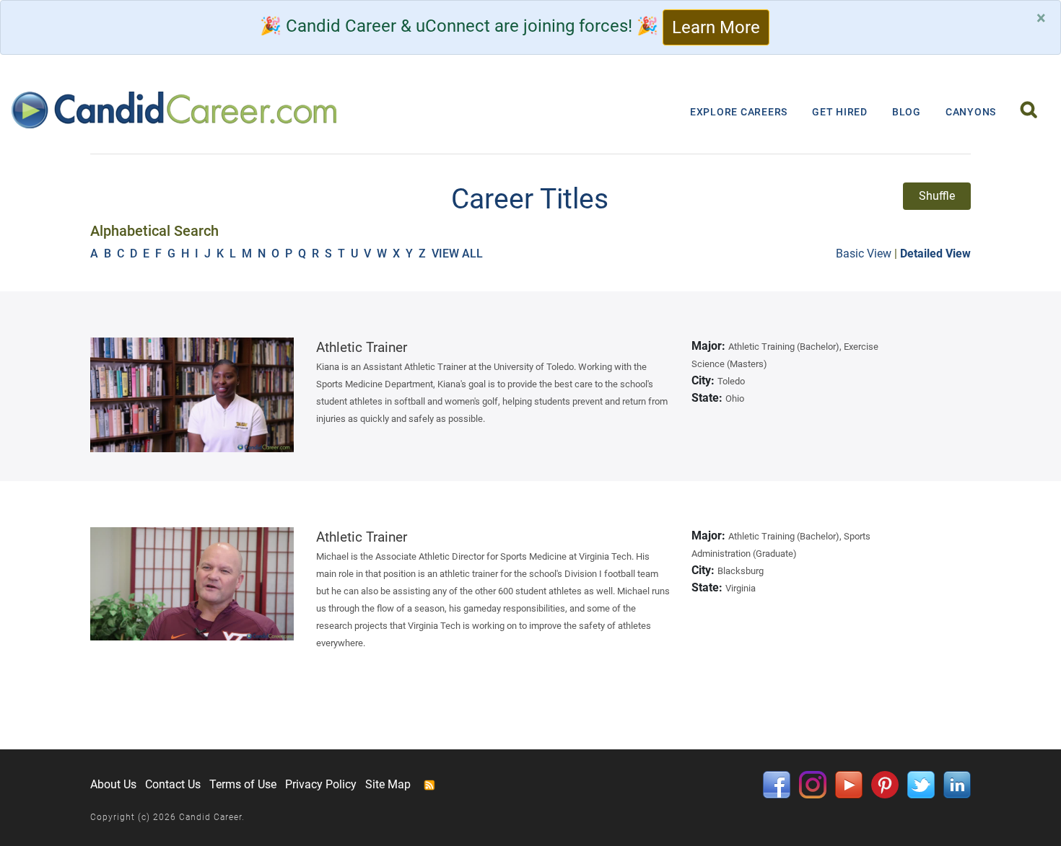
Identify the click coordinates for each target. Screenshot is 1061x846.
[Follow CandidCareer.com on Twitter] (921, 783)
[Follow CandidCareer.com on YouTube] (849, 783)
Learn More (716, 27)
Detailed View (935, 253)
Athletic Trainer (361, 347)
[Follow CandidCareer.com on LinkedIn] (957, 783)
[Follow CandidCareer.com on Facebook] (776, 783)
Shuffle (937, 196)
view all (459, 253)
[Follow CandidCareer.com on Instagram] (812, 783)
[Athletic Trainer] (192, 395)
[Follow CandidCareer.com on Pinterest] (885, 783)
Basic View (863, 253)
